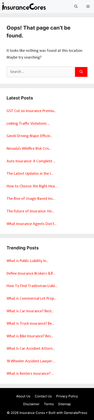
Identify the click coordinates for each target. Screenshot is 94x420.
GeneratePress (75, 413)
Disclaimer (31, 404)
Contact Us (43, 396)
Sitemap (64, 404)
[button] (76, 6)
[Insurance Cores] (24, 6)
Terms (49, 404)
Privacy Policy (67, 396)
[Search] (81, 72)
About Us (23, 396)
